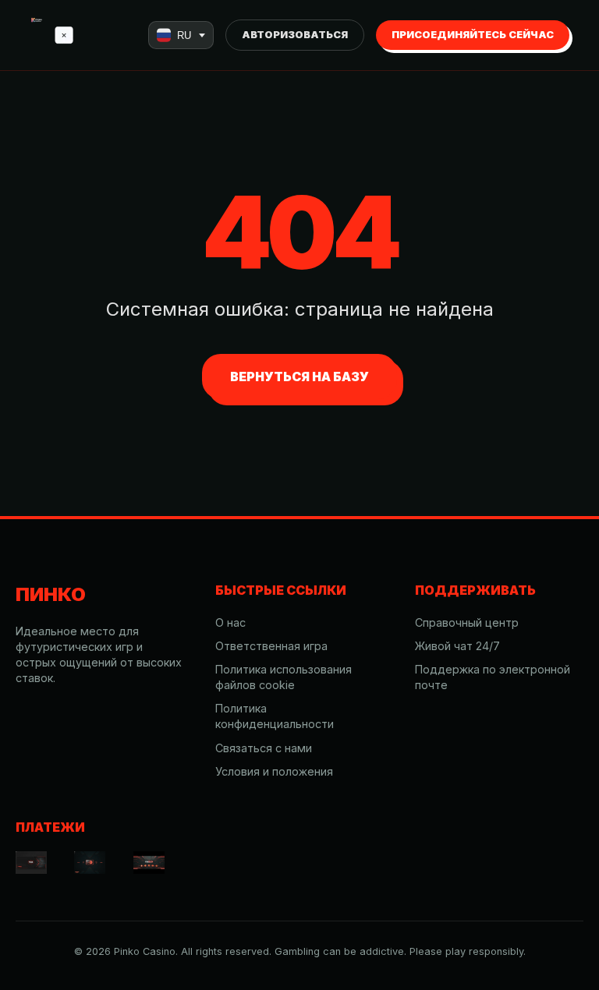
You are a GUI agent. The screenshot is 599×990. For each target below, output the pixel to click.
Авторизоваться (295, 35)
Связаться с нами (263, 748)
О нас (230, 622)
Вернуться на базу (299, 376)
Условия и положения (274, 771)
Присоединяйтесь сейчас (473, 35)
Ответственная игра (271, 645)
